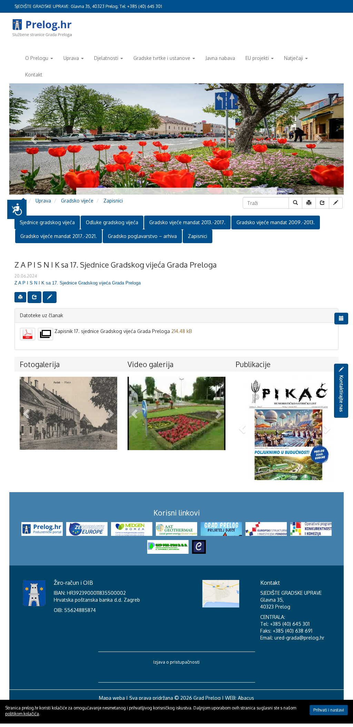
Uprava (71, 58)
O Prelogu (36, 58)
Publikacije (253, 364)
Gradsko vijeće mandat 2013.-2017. (187, 222)
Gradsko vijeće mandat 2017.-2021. (58, 236)
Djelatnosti (106, 58)
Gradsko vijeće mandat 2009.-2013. (275, 222)
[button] (27, 413)
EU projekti (257, 58)
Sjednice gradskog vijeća (47, 222)
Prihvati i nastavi (328, 710)
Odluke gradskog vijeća (112, 222)
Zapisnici (113, 201)
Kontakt (33, 74)
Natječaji (293, 58)
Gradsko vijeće (77, 201)
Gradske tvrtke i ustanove (161, 58)
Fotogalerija (40, 364)
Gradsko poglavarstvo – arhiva (142, 236)
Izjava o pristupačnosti (176, 682)
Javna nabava (220, 58)
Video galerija (150, 364)
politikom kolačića (22, 713)
